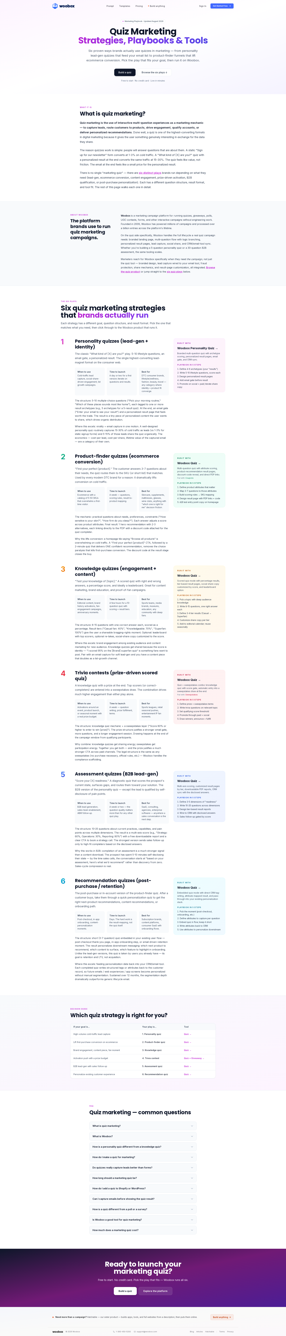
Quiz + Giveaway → (194, 1058)
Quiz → (187, 1034)
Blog (192, 1331)
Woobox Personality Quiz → (197, 348)
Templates (124, 6)
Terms (222, 1331)
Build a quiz (124, 72)
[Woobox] (57, 1332)
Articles (199, 1331)
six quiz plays (174, 271)
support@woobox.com (147, 1331)
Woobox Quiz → (189, 463)
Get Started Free (220, 6)
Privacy (230, 1331)
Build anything (157, 6)
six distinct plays (150, 172)
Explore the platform (155, 1291)
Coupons (189, 478)
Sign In (202, 6)
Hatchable (209, 1331)
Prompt (110, 6)
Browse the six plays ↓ (154, 72)
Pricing (139, 6)
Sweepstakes (191, 695)
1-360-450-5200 (123, 1331)
